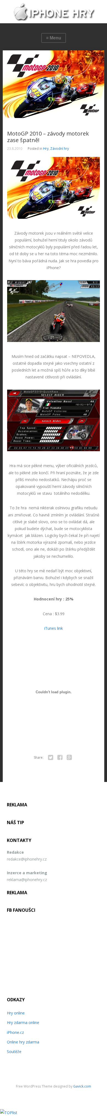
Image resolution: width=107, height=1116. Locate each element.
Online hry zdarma (23, 1042)
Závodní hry (59, 148)
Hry (46, 148)
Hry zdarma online (23, 1022)
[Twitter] (50, 757)
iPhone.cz (15, 1032)
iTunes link (53, 628)
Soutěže (14, 1051)
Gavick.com (82, 1086)
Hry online (16, 1013)
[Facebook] (60, 757)
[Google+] (69, 757)
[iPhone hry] (53, 11)
